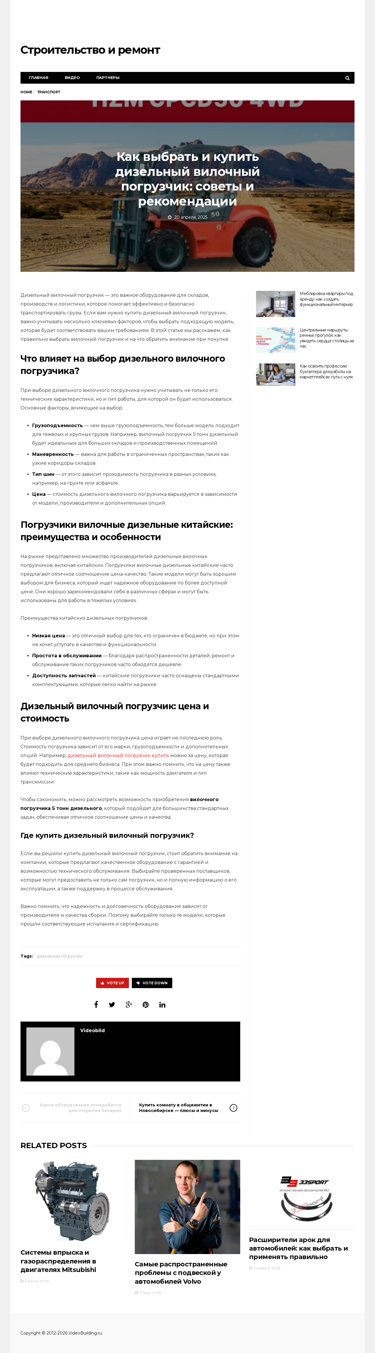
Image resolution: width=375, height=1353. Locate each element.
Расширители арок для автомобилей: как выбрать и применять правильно (298, 1248)
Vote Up (115, 983)
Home (26, 92)
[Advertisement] (247, 22)
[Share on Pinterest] (146, 1005)
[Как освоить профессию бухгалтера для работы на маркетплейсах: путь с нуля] (275, 374)
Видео (72, 77)
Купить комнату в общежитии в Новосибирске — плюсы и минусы (178, 1107)
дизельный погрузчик (59, 956)
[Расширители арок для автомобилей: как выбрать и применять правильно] (301, 1194)
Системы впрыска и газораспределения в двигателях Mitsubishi (58, 1261)
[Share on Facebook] (96, 1005)
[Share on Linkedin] (162, 1005)
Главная (38, 77)
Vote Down (155, 983)
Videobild (92, 1030)
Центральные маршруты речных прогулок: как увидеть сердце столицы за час (327, 338)
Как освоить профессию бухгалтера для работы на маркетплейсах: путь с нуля (326, 371)
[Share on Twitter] (112, 1005)
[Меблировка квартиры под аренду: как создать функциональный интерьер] (275, 304)
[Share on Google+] (129, 1005)
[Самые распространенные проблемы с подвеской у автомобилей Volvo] (187, 1207)
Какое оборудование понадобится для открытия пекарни (80, 1107)
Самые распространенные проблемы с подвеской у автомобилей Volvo (181, 1272)
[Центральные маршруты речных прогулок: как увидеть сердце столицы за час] (275, 340)
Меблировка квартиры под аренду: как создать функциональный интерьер (326, 299)
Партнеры (108, 77)
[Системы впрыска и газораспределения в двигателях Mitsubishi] (73, 1201)
